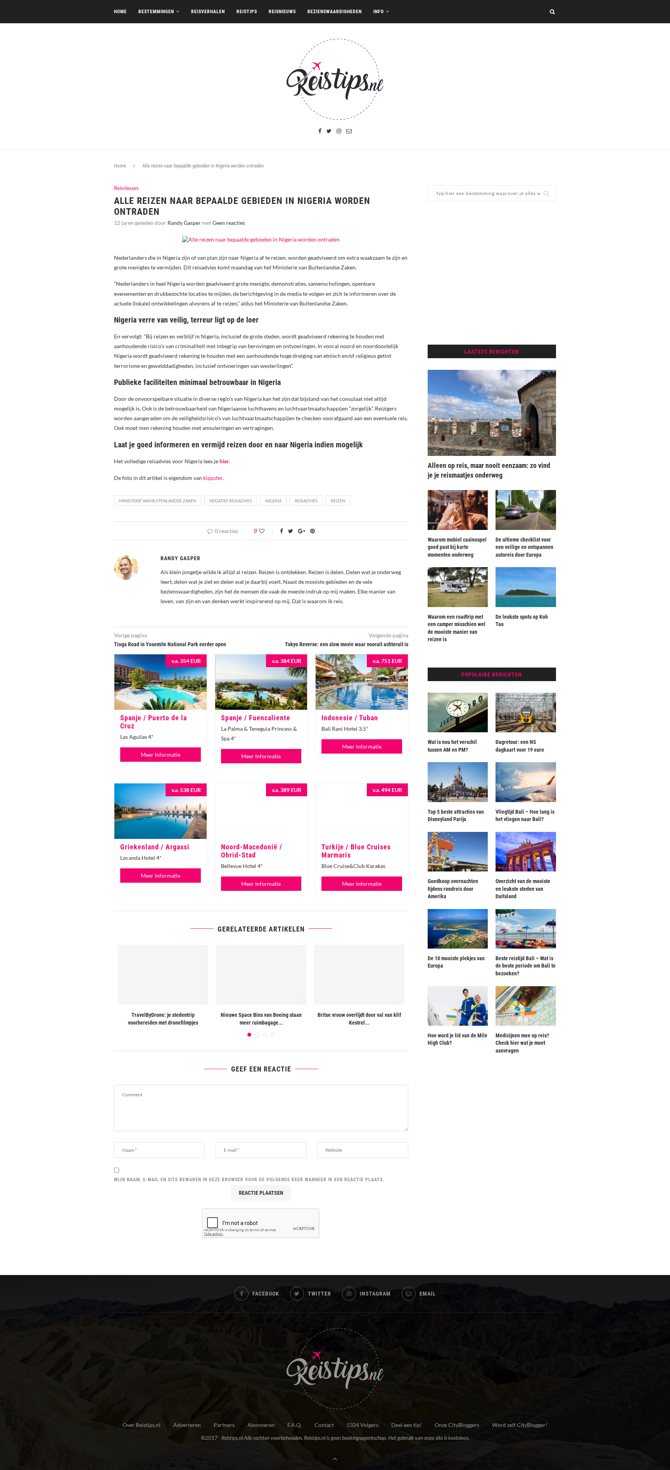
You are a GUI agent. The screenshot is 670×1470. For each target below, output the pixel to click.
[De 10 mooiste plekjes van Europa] (458, 929)
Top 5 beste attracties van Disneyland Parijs (456, 816)
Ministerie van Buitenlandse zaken (157, 500)
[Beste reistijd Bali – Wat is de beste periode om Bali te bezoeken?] (526, 929)
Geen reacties (228, 222)
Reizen (338, 500)
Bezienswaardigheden (334, 11)
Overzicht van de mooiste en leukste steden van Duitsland (523, 888)
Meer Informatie (160, 754)
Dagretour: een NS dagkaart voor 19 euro (520, 746)
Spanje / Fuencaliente (255, 718)
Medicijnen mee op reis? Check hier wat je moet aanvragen (522, 1043)
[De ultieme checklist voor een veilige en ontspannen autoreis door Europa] (526, 510)
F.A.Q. (294, 1425)
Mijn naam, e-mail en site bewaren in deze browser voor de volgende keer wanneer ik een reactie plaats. (249, 1179)
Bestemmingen (156, 11)
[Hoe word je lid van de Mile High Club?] (458, 1006)
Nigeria (273, 500)
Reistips (247, 11)
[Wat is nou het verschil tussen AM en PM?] (458, 712)
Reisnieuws (282, 11)
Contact (324, 1425)
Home (120, 11)
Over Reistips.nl (142, 1425)
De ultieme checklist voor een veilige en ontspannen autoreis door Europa (524, 547)
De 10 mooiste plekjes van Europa (456, 962)
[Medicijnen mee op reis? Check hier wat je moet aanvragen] (526, 1006)
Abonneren (261, 1425)
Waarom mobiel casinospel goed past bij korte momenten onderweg (457, 547)
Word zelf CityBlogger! (519, 1425)
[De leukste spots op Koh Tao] (526, 587)
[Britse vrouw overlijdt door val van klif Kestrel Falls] (359, 975)
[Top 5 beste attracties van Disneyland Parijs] (458, 782)
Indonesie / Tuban (349, 718)
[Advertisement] (492, 272)
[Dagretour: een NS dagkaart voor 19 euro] (526, 712)
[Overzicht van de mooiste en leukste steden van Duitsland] (526, 851)
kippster (213, 477)
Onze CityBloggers (457, 1425)
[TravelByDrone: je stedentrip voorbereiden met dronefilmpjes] (163, 975)
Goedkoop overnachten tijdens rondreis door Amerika (453, 888)
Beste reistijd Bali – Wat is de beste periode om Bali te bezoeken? (526, 966)
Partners (224, 1425)
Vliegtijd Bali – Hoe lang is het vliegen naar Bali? (525, 816)
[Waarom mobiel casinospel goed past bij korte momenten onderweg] (458, 510)
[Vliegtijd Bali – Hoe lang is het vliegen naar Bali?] (526, 782)
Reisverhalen (208, 11)
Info (378, 11)
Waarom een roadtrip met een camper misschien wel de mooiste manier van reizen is (456, 628)
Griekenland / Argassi (155, 847)
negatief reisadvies (230, 500)
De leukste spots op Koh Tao (522, 621)
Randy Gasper (184, 222)
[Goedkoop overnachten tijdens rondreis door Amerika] (458, 851)
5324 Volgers (362, 1425)
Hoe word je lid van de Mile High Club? (457, 1039)
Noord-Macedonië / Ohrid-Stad (251, 851)
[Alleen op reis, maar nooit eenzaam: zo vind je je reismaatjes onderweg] (492, 413)
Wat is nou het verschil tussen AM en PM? (452, 746)
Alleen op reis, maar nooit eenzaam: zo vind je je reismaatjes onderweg (489, 470)
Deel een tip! (406, 1425)
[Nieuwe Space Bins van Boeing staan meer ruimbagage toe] (261, 975)
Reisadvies (306, 500)
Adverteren (187, 1425)
